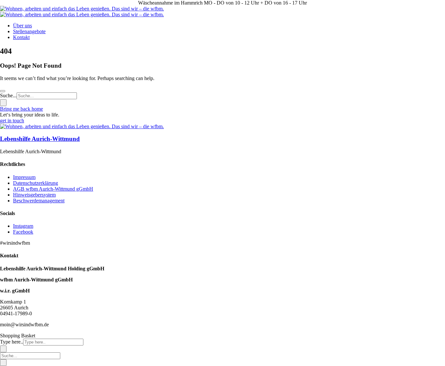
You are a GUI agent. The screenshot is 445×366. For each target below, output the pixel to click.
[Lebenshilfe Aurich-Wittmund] (82, 126)
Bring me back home (21, 109)
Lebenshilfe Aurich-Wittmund (40, 138)
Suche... (8, 95)
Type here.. (11, 342)
